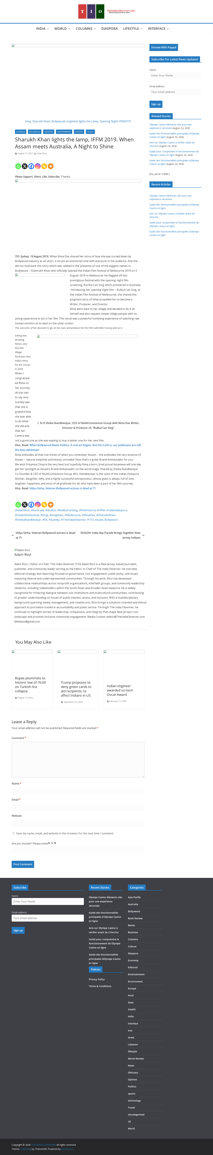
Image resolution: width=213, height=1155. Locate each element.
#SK (44, 520)
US (129, 1121)
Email (16, 799)
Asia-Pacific (134, 897)
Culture (132, 946)
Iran (130, 1030)
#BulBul (50, 510)
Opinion (132, 1079)
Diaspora (109, 28)
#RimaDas (88, 515)
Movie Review (136, 1058)
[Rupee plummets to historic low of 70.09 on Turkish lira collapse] (32, 652)
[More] (51, 163)
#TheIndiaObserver (73, 520)
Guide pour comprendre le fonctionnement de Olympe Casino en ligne (104, 943)
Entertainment (64, 132)
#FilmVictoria (87, 510)
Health (132, 1009)
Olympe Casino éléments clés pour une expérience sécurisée (105, 901)
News (131, 1065)
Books (131, 925)
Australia (20, 132)
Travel (131, 1107)
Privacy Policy (97, 979)
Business (133, 932)
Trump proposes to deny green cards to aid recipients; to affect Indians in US (76, 689)
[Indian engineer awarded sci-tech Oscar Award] (124, 652)
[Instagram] (38, 163)
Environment (135, 981)
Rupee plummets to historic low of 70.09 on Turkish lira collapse (30, 684)
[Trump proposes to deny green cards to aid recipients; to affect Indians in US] (78, 652)
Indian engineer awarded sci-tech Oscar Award (120, 690)
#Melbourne (73, 515)
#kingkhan (56, 515)
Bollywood (34, 132)
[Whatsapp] (18, 163)
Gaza (130, 1002)
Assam (99, 520)
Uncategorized (136, 1114)
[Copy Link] (44, 163)
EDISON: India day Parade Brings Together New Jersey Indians (110, 535)
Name (16, 783)
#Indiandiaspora (116, 510)
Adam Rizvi (42, 153)
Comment (19, 738)
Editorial (133, 967)
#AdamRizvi (22, 510)
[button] (47, 28)
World (60, 28)
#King (44, 515)
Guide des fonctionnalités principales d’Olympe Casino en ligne (105, 917)
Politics (132, 1086)
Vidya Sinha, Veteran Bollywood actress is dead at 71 (62, 488)
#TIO (90, 520)
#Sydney (54, 520)
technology (134, 1100)
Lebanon (133, 1044)
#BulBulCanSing (67, 510)
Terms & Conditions (100, 986)
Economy (133, 960)
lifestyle (131, 28)
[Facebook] (31, 163)
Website (17, 816)
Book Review (135, 918)
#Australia (37, 510)
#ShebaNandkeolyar (28, 520)
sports (131, 1093)
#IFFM (101, 510)
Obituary (133, 1072)
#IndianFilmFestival (27, 515)
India (40, 28)
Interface (156, 28)
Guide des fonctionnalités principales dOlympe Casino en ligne (105, 958)
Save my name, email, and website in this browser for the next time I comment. (65, 833)
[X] (25, 163)
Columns (84, 28)
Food (131, 995)
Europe (132, 988)
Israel (131, 1037)
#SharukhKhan (105, 515)
